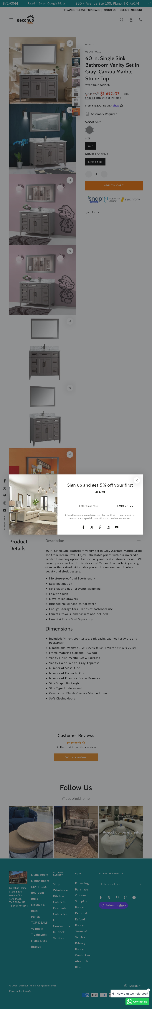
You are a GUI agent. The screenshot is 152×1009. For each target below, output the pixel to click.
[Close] (137, 480)
